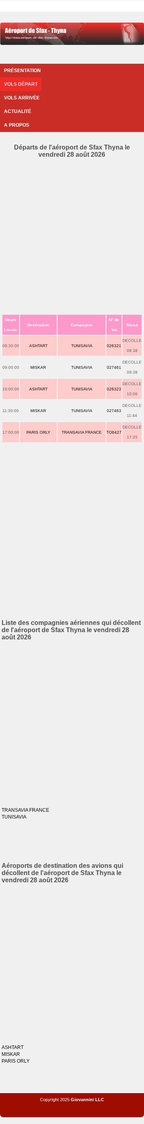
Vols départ (21, 84)
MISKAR (38, 367)
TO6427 (114, 432)
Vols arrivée (22, 98)
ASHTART (38, 346)
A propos (16, 125)
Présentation (22, 70)
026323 (114, 389)
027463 (114, 410)
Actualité (17, 111)
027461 (114, 367)
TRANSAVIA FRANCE (82, 432)
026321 (114, 346)
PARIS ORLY (38, 432)
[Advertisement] (72, 234)
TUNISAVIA (81, 346)
